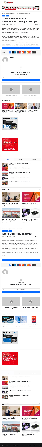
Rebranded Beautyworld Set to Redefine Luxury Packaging (20, 111)
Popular (20, 159)
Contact (39, 445)
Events (7, 15)
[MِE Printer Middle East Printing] (8, 2)
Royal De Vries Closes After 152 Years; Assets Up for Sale (19, 172)
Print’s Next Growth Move (33, 110)
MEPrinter (5, 24)
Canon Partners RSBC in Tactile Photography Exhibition (19, 181)
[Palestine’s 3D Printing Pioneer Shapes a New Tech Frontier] (5, 165)
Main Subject (8, 13)
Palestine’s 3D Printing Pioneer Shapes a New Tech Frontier (20, 163)
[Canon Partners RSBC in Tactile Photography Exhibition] (5, 183)
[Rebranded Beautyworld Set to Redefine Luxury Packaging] (21, 106)
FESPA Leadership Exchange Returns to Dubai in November (8, 111)
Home (4, 13)
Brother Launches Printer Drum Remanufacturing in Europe (20, 177)
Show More (21, 47)
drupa (11, 13)
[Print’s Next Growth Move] (34, 106)
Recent (7, 159)
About (37, 445)
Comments (34, 159)
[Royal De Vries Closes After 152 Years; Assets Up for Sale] (5, 174)
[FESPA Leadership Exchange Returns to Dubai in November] (8, 106)
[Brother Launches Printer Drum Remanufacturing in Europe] (5, 179)
